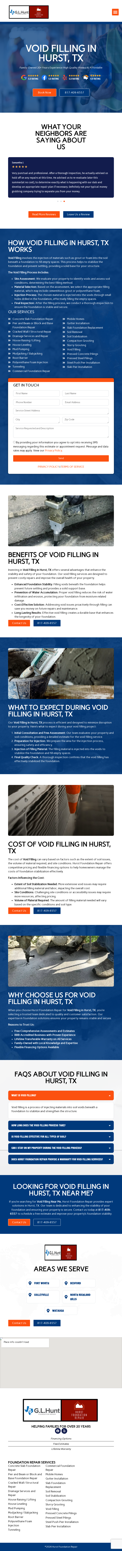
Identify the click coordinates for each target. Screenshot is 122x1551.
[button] (115, 12)
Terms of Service (72, 466)
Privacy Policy (53, 450)
